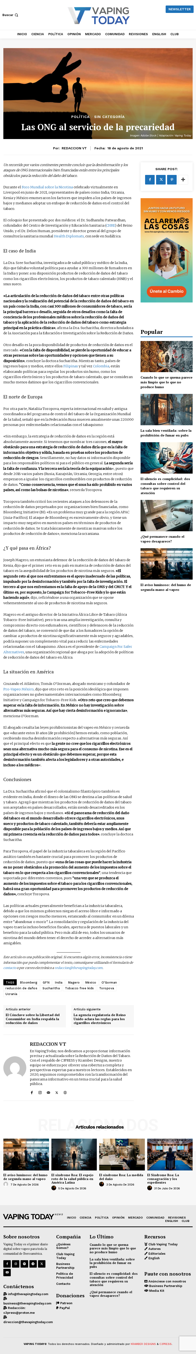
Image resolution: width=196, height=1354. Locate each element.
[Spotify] (24, 1264)
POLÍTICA (80, 117)
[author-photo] (6, 1184)
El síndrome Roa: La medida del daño (121, 1177)
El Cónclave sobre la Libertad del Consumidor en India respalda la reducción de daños (33, 1019)
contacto (9, 968)
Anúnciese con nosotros (166, 1281)
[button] (10, 15)
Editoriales (156, 1253)
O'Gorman (109, 982)
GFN (46, 982)
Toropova (106, 988)
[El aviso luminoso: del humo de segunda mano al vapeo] (167, 564)
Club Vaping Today (162, 1244)
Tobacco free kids (79, 988)
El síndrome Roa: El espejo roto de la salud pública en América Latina (72, 1179)
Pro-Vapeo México (18, 689)
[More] (183, 180)
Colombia (101, 366)
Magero (74, 982)
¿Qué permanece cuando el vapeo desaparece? (162, 538)
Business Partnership (165, 1286)
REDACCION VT (74, 148)
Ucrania (11, 994)
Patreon (65, 1303)
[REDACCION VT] (14, 1068)
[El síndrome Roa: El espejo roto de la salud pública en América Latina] (74, 1154)
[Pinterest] (172, 180)
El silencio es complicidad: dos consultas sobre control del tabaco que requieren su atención (165, 485)
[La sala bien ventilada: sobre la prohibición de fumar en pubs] (167, 409)
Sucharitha (51, 988)
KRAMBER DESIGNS (143, 1344)
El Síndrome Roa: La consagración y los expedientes (163, 1179)
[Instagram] (40, 1091)
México (90, 982)
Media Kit (156, 1290)
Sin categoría (109, 117)
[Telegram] (33, 1264)
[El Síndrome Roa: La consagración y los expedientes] (170, 1154)
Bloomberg (29, 982)
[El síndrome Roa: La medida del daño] (122, 1154)
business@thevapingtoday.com (27, 1303)
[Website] (65, 1091)
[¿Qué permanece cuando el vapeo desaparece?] (167, 515)
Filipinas (70, 366)
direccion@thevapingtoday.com (28, 1322)
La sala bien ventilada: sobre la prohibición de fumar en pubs (166, 432)
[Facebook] (31, 1091)
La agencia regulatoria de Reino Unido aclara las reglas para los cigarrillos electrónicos (100, 1019)
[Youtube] (7, 1272)
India (59, 982)
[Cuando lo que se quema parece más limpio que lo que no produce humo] (167, 356)
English (153, 1258)
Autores (154, 1249)
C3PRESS (165, 1344)
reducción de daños (21, 988)
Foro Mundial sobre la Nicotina (47, 187)
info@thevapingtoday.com (27, 1294)
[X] (57, 1091)
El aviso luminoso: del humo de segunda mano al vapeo (166, 587)
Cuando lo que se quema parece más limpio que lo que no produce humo (166, 382)
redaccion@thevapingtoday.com (79, 968)
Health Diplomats (69, 236)
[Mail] (48, 1091)
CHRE (110, 225)
